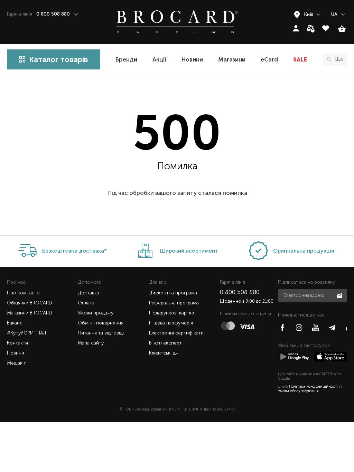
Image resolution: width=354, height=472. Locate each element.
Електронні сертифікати (176, 333)
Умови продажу (95, 313)
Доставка (88, 293)
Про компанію (23, 293)
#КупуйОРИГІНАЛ (26, 333)
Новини (192, 59)
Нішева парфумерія (171, 323)
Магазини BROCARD (29, 313)
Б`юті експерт (165, 343)
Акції (159, 59)
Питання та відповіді (101, 333)
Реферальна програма (174, 303)
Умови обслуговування (298, 391)
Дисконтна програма (173, 293)
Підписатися (340, 295)
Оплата (86, 303)
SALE (300, 59)
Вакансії (16, 323)
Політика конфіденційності (313, 386)
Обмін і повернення (100, 323)
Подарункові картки (171, 313)
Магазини (231, 59)
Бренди (126, 59)
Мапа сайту (91, 343)
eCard (269, 59)
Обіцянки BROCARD (29, 303)
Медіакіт (16, 363)
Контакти (17, 343)
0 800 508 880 (240, 292)
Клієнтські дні (164, 353)
